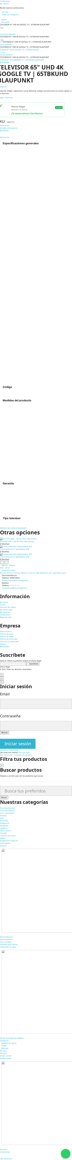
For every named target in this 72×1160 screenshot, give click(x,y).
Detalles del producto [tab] (8, 128)
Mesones (5, 1048)
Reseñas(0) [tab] (4, 130)
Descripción (4, 137)
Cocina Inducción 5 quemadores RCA (14, 549)
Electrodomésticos (7, 810)
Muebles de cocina (8, 1043)
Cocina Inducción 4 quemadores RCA (14, 557)
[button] (5, 1)
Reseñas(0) (22, 528)
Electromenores (6, 939)
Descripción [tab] (4, 125)
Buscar (4, 797)
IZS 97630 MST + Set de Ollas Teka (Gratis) (17, 541)
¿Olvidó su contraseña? (9, 750)
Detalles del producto (8, 528)
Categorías (4, 1040)
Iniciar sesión (18, 744)
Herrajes (3, 1053)
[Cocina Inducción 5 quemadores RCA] (36, 546)
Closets (4, 1046)
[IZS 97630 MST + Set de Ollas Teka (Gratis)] (36, 538)
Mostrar (4, 732)
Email (5, 694)
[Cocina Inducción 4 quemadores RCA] (36, 554)
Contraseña (10, 715)
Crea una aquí (24, 752)
